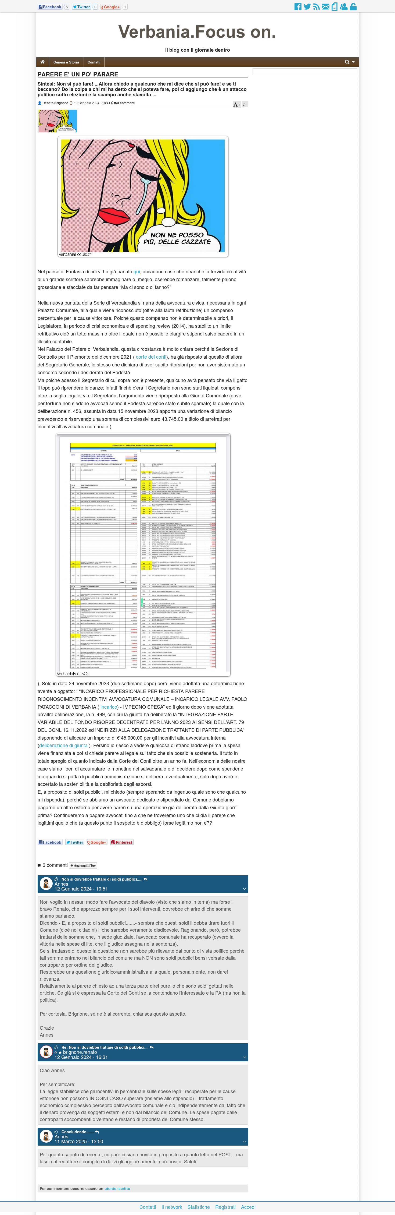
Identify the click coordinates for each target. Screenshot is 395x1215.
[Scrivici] (326, 8)
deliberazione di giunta (63, 744)
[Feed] (317, 8)
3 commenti (126, 102)
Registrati (225, 1206)
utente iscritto (117, 1188)
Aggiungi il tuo (84, 865)
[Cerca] (350, 62)
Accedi (248, 1206)
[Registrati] (344, 8)
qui (137, 271)
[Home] (42, 62)
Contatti (94, 62)
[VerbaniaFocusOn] (197, 41)
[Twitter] (308, 8)
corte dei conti (151, 356)
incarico (108, 706)
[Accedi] (353, 8)
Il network (171, 1206)
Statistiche (199, 1206)
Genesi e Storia (66, 62)
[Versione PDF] (335, 8)
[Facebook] (298, 8)
